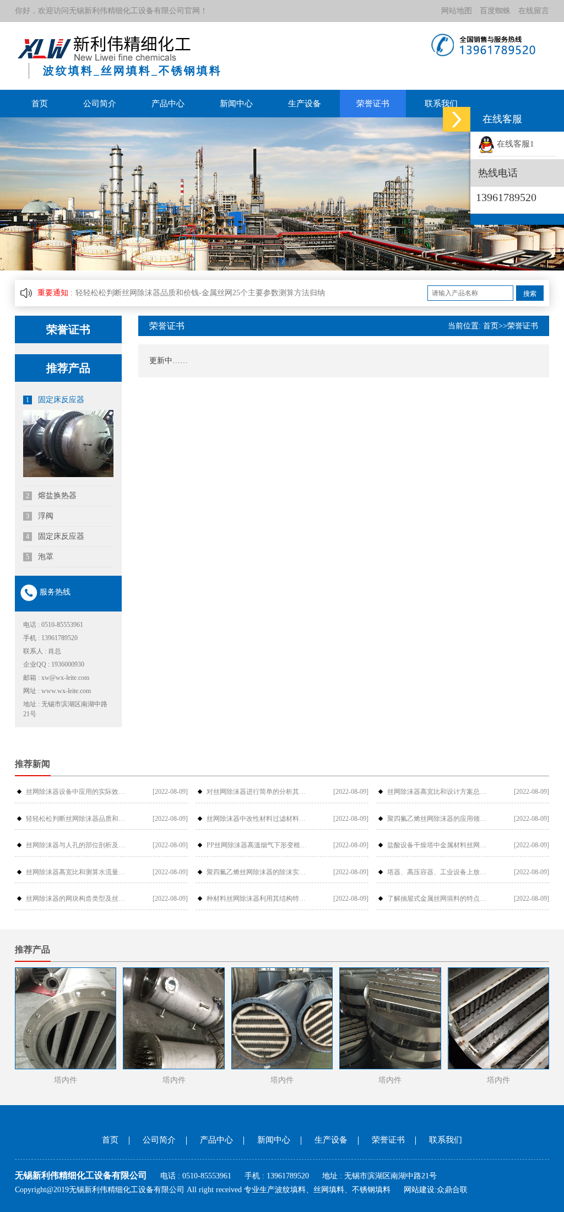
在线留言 (533, 11)
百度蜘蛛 (495, 11)
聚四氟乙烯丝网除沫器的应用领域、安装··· (439, 819)
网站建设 (419, 1190)
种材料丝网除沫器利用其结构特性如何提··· (259, 898)
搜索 (529, 293)
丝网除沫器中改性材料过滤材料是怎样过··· (259, 819)
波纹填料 (290, 1190)
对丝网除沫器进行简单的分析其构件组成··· (259, 792)
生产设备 (304, 103)
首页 (39, 103)
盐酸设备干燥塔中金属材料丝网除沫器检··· (439, 845)
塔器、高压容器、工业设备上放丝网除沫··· (439, 872)
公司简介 (99, 103)
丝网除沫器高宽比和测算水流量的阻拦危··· (78, 872)
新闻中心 (236, 103)
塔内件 (65, 1080)
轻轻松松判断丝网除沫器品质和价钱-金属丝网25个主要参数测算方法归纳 (200, 293)
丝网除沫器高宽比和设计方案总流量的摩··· (439, 792)
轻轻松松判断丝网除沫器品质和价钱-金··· (78, 819)
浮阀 (39, 516)
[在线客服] (456, 119)
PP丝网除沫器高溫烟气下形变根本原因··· (259, 845)
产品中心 (168, 103)
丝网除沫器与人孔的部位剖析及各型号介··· (78, 845)
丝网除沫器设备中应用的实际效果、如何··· (78, 792)
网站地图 (456, 11)
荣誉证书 (372, 103)
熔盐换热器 (51, 495)
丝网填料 (328, 1190)
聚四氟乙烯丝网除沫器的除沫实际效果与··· (259, 872)
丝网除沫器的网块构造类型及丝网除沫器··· (78, 898)
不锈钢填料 (371, 1190)
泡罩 (39, 557)
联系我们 (441, 103)
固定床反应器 (55, 400)
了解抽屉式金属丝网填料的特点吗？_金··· (439, 898)
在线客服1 (514, 143)
